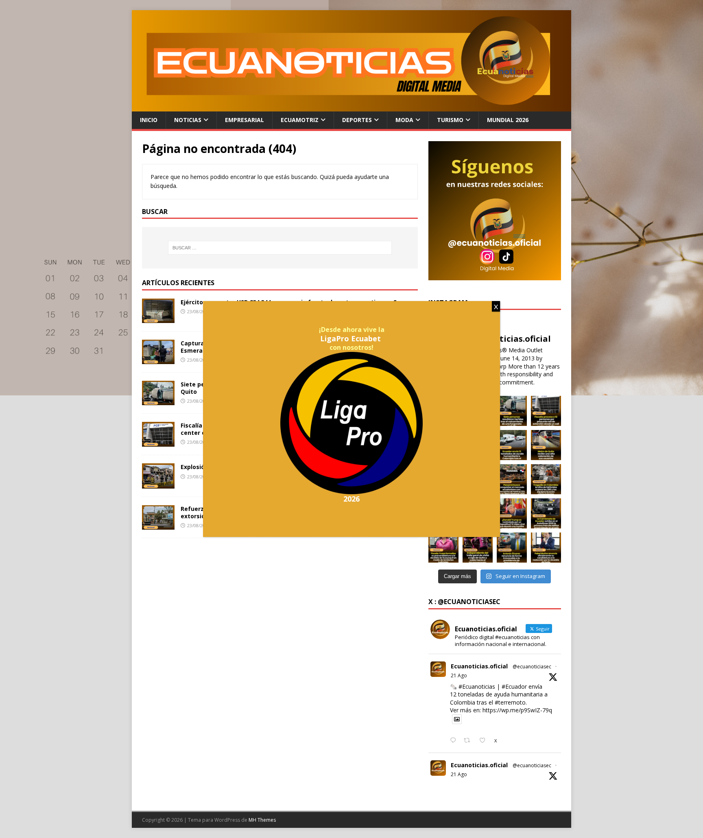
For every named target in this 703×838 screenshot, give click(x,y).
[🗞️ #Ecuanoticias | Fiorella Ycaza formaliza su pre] (443, 547)
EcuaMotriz (300, 120)
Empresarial (244, 120)
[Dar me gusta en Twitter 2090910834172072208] (484, 740)
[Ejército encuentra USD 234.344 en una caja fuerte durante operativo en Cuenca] (158, 318)
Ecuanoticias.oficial (479, 666)
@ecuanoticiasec (532, 666)
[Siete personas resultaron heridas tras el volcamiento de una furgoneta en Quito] (158, 400)
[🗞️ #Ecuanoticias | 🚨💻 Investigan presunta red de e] (546, 411)
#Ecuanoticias (476, 686)
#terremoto (510, 702)
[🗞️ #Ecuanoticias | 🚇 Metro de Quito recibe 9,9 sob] (546, 445)
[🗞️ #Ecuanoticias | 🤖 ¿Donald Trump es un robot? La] (512, 513)
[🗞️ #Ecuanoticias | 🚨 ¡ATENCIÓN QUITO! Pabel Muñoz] (546, 547)
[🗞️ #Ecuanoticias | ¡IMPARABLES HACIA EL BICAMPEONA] (478, 547)
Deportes (357, 120)
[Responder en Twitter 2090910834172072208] (455, 740)
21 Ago (459, 675)
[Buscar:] (280, 248)
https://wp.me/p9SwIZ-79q (517, 710)
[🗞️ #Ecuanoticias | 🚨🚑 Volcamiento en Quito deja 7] (512, 411)
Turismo (450, 120)
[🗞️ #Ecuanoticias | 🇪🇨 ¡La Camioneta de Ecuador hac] (546, 513)
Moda (404, 120)
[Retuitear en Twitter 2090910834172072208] (469, 740)
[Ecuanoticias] (351, 107)
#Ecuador (514, 686)
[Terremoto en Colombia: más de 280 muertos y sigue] (546, 479)
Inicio (148, 120)
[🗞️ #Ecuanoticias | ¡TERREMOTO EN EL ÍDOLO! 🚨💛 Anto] (512, 547)
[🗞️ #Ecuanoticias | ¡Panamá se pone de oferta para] (512, 479)
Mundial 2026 (507, 120)
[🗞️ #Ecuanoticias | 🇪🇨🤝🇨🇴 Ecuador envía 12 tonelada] (512, 445)
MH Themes (262, 819)
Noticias (187, 120)
